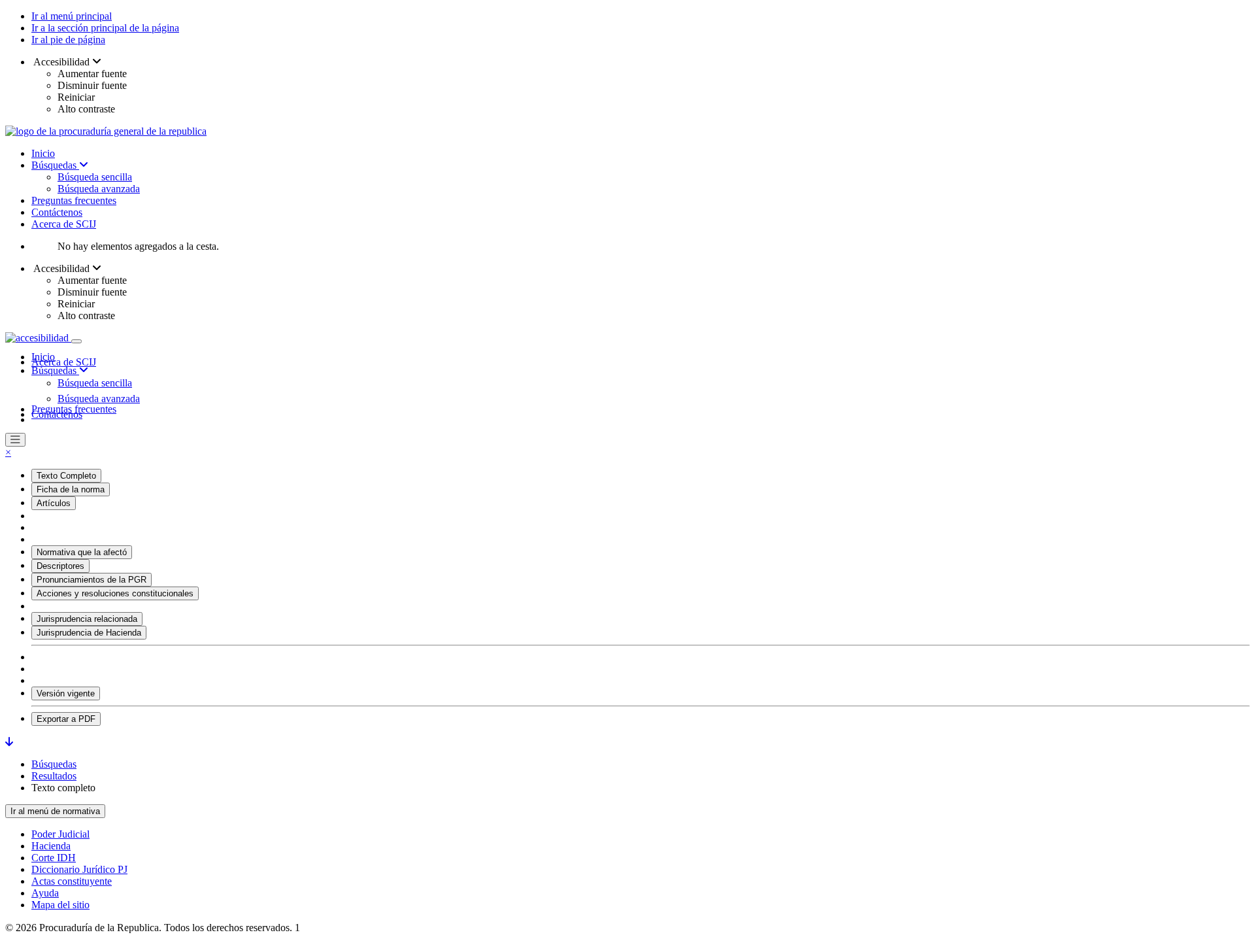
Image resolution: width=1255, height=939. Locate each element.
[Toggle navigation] (76, 341)
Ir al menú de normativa (55, 811)
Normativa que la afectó (82, 552)
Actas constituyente (71, 881)
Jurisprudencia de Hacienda (89, 633)
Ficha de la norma (71, 489)
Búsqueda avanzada (99, 188)
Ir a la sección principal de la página (105, 27)
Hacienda (51, 845)
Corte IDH (53, 857)
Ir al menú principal (71, 16)
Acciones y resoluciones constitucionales (115, 593)
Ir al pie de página (68, 39)
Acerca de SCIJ (63, 224)
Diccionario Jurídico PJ (79, 869)
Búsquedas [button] (55, 370)
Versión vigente (66, 693)
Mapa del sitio (60, 904)
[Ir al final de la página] (9, 741)
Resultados (53, 775)
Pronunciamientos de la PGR (91, 580)
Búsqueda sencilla (95, 176)
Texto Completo (66, 476)
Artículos (54, 503)
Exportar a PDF (66, 719)
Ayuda (45, 892)
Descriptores (60, 566)
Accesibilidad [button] (61, 61)
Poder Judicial (60, 834)
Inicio (43, 153)
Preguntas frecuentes (73, 200)
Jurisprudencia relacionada (87, 619)
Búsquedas (55, 165)
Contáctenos (56, 212)
